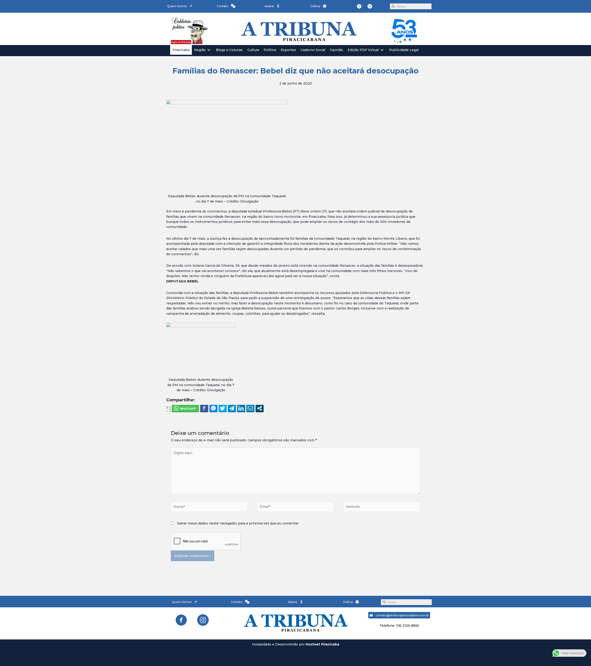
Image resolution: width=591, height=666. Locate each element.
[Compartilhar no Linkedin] (241, 408)
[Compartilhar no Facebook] (204, 408)
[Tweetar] (223, 408)
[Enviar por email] (250, 408)
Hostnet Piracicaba (322, 644)
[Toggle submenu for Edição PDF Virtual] (382, 50)
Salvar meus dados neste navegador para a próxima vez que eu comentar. (238, 523)
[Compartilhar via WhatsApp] (185, 408)
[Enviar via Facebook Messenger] (213, 408)
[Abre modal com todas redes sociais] (260, 408)
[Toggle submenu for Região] (209, 50)
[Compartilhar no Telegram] (232, 408)
